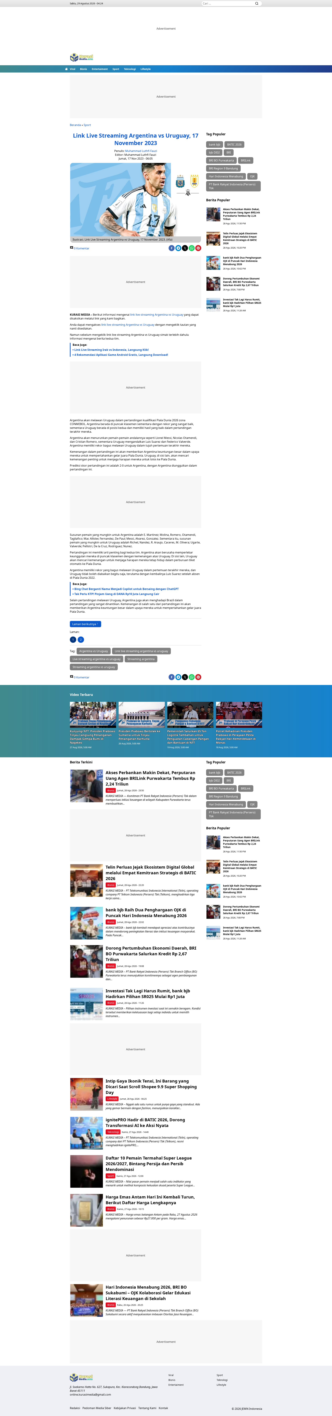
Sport (116, 69)
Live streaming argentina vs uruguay (97, 659)
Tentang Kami (147, 1408)
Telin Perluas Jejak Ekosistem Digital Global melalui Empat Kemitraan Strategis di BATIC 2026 (240, 238)
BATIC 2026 (234, 144)
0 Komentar (81, 248)
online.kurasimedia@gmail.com (90, 1394)
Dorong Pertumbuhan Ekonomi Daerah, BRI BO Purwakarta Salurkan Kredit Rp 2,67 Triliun (241, 282)
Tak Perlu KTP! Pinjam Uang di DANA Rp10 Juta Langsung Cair (116, 594)
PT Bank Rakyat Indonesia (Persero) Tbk (232, 186)
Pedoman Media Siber (96, 1408)
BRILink (246, 160)
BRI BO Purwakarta (221, 160)
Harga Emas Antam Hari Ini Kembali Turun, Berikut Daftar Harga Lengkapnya (150, 1199)
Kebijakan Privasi (125, 1408)
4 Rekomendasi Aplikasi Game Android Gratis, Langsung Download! (121, 355)
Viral (72, 69)
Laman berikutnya (84, 624)
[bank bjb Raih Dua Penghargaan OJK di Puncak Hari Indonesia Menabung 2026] (213, 263)
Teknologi (130, 69)
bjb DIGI (214, 152)
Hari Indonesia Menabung (226, 176)
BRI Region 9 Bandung (223, 168)
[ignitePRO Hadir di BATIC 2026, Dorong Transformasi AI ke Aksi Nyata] (86, 1133)
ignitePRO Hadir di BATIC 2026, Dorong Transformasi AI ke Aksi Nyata (145, 1122)
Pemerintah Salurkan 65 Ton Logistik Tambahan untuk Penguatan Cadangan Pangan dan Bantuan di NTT (188, 737)
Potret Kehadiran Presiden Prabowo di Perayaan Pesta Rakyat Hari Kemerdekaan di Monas (236, 737)
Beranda (75, 125)
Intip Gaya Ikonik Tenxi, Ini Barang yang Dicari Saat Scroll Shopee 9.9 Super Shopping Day (151, 1086)
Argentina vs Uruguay (93, 651)
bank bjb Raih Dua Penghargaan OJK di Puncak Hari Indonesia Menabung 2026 (242, 261)
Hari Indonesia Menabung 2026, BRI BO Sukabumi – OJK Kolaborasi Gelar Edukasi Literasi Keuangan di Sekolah (148, 1292)
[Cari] (257, 3)
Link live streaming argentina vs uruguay (141, 651)
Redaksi (75, 1408)
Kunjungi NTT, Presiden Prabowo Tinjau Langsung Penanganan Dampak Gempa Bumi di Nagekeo (92, 737)
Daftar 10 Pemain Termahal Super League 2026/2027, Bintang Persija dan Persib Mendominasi (149, 1163)
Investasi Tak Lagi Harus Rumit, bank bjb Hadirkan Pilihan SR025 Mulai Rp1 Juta (242, 303)
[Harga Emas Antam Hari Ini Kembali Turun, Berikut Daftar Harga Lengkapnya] (86, 1210)
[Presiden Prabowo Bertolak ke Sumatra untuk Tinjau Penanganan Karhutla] (142, 715)
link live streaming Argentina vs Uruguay (156, 315)
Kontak (163, 1408)
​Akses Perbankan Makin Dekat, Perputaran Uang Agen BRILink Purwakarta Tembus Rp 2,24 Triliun (241, 214)
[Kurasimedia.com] (81, 57)
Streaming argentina (141, 659)
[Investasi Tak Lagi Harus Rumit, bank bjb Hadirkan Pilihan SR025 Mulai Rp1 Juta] (213, 305)
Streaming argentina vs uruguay (94, 667)
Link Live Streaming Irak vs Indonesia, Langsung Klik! (111, 350)
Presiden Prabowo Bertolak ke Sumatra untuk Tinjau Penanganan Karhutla (139, 735)
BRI (229, 152)
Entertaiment (100, 69)
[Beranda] (66, 69)
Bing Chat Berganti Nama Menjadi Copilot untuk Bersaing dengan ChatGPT (126, 589)
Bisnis (83, 69)
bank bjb (214, 144)
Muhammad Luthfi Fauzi (141, 151)
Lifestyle (146, 69)
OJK (252, 176)
